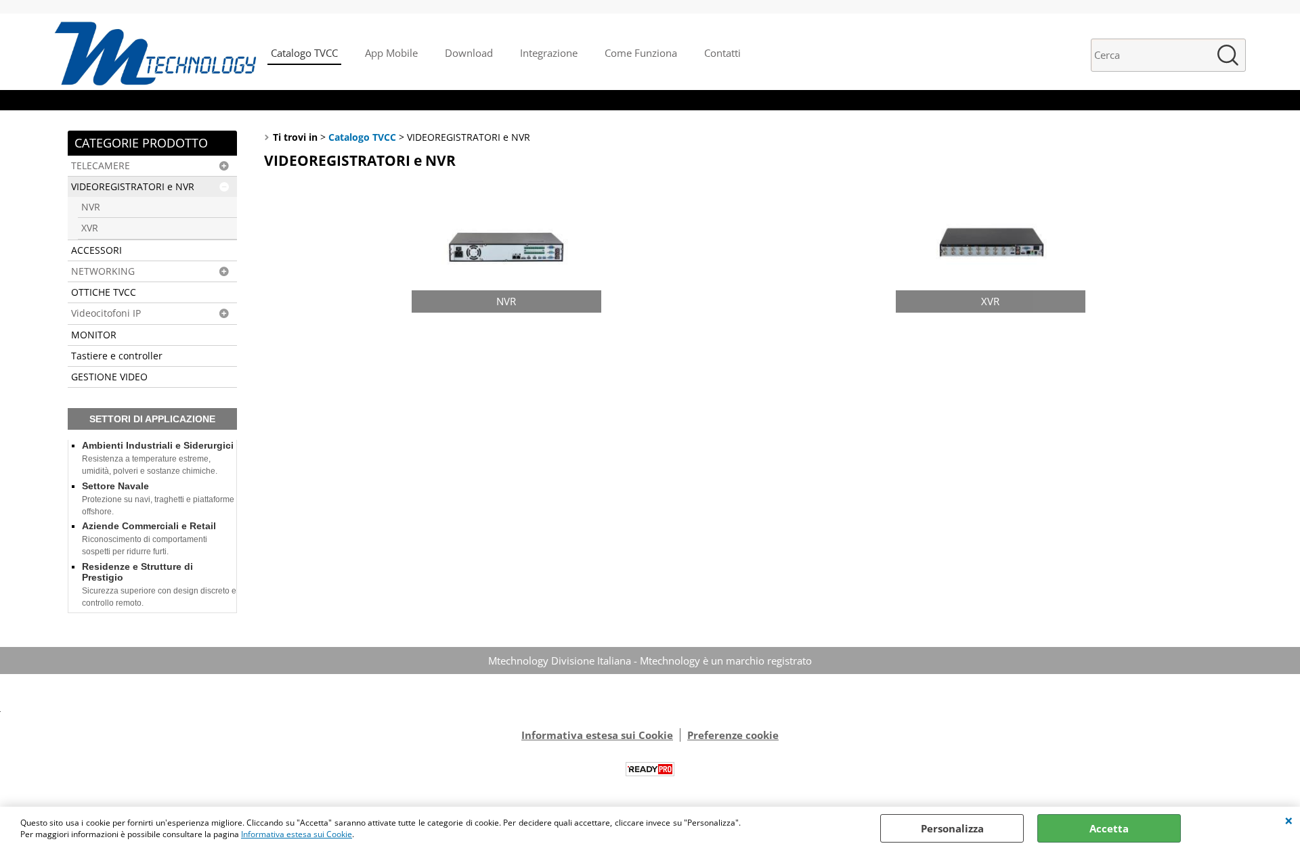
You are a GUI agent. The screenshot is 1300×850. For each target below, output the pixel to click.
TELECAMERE (100, 166)
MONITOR (93, 335)
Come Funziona (641, 53)
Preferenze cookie (733, 735)
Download (469, 53)
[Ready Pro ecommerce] (650, 769)
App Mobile (391, 53)
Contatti (722, 53)
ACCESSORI (96, 250)
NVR (90, 207)
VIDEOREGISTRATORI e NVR (132, 187)
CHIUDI (1288, 820)
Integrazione (549, 53)
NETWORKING (103, 271)
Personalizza (952, 828)
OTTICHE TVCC (103, 292)
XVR (89, 228)
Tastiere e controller (116, 356)
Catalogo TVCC (304, 53)
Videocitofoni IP (106, 313)
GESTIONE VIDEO (109, 377)
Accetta (1109, 828)
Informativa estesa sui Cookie (296, 834)
